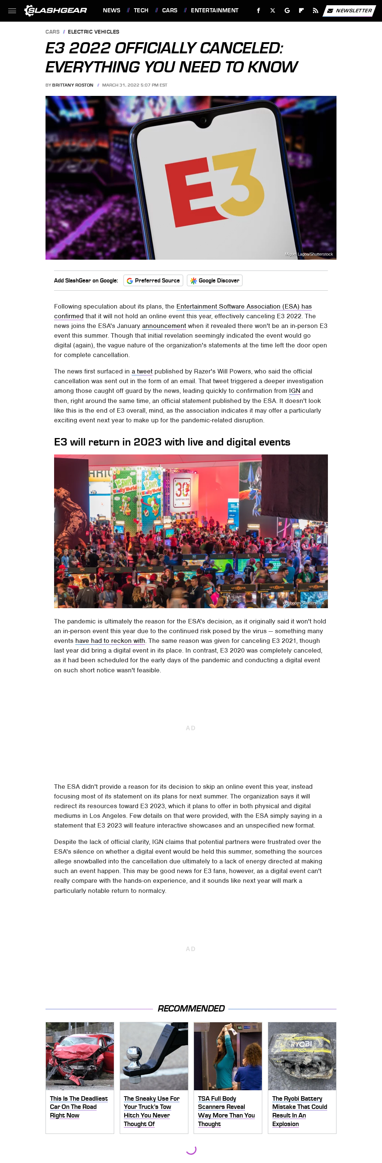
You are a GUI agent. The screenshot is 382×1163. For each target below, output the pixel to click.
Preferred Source (157, 280)
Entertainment (214, 10)
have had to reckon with (110, 641)
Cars (170, 10)
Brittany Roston (73, 85)
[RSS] (315, 10)
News (111, 10)
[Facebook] (258, 10)
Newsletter (354, 10)
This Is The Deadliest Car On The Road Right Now (79, 1107)
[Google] (287, 10)
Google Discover (219, 280)
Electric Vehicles (94, 32)
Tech (141, 10)
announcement (164, 326)
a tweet (142, 371)
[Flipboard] (301, 10)
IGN (294, 391)
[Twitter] (272, 10)
